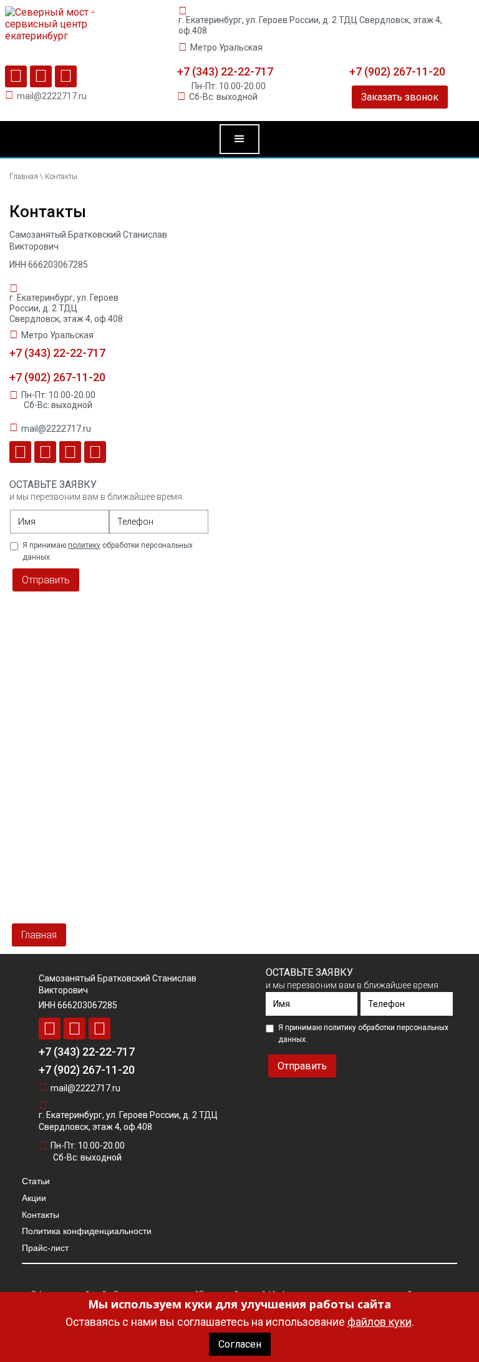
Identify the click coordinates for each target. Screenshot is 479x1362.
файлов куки (379, 1321)
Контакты (40, 1215)
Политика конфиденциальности (87, 1231)
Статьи (36, 1181)
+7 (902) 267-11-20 (397, 71)
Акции (34, 1198)
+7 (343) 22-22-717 (225, 71)
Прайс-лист (45, 1248)
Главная (24, 176)
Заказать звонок (399, 97)
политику (84, 545)
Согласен (239, 1344)
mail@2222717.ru (52, 96)
